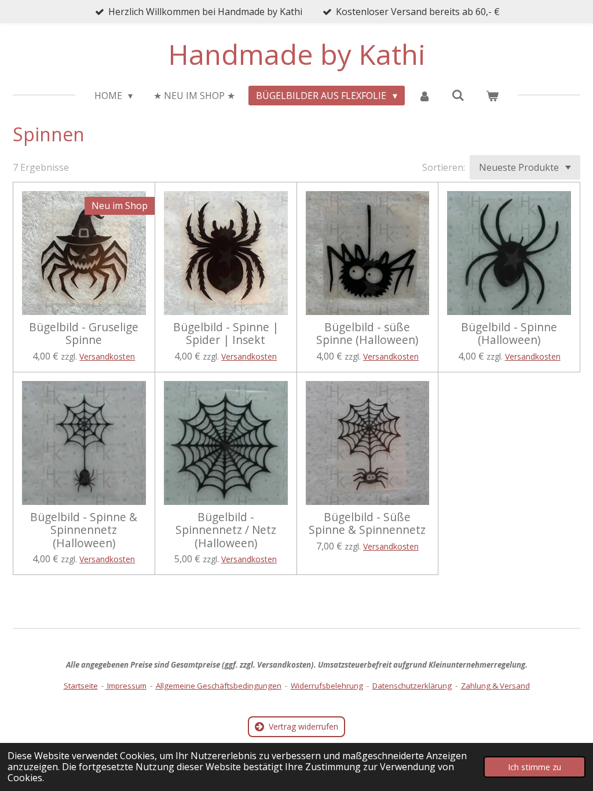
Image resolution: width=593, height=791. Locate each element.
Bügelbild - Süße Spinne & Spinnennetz (367, 524)
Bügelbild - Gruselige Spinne (83, 334)
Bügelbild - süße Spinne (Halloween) (367, 334)
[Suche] (458, 95)
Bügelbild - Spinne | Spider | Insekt (226, 334)
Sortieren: (443, 167)
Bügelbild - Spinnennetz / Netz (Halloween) (225, 530)
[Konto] (424, 95)
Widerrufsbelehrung (327, 685)
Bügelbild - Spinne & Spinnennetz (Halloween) (83, 530)
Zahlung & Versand (495, 685)
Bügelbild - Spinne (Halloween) (509, 334)
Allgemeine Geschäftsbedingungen (218, 685)
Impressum (126, 685)
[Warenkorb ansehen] (492, 95)
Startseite (81, 685)
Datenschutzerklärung (412, 685)
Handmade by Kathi (297, 54)
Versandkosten (107, 356)
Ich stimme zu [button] (534, 766)
